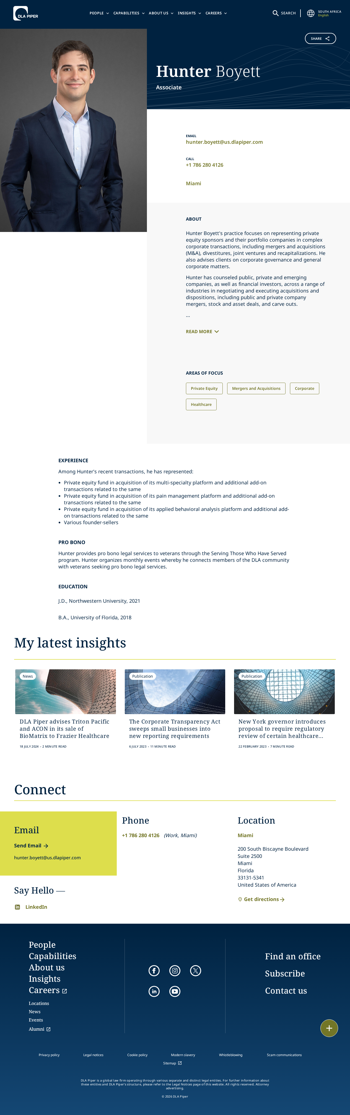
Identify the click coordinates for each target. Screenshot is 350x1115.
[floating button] (329, 1028)
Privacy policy (49, 1055)
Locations (39, 1003)
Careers (214, 13)
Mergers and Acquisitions (256, 388)
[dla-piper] (27, 13)
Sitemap (169, 1063)
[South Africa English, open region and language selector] (311, 13)
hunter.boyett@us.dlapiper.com (224, 142)
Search (288, 13)
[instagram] (174, 970)
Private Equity (204, 388)
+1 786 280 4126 (204, 164)
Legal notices (93, 1055)
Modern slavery (183, 1055)
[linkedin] (154, 991)
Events (36, 1020)
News (34, 1012)
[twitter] (195, 970)
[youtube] (174, 991)
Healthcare (201, 404)
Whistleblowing (230, 1055)
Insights (187, 13)
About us (158, 13)
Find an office (293, 956)
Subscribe (285, 973)
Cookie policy (137, 1055)
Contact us (286, 990)
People (97, 13)
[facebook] (154, 970)
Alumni (36, 1029)
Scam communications (284, 1055)
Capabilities (126, 13)
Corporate (304, 388)
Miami (193, 183)
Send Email (27, 845)
